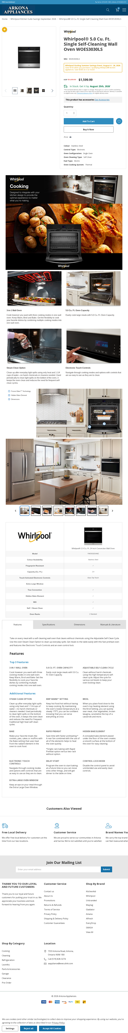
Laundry (6, 964)
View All (89, 932)
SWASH (89, 927)
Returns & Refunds (53, 905)
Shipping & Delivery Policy (84, 93)
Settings (10, 1028)
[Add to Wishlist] (119, 121)
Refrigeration (8, 960)
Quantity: (68, 106)
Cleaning (6, 955)
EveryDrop (91, 923)
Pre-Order (6, 982)
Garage (5, 973)
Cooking (6, 951)
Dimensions (79, 624)
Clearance (6, 978)
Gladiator (90, 909)
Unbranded (91, 900)
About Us (48, 896)
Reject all (28, 1028)
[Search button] (108, 10)
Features (18, 624)
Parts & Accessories (11, 969)
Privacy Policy (50, 914)
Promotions (49, 900)
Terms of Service (52, 909)
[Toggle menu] (124, 10)
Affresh (89, 918)
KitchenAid (91, 891)
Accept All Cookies (52, 1028)
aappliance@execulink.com (60, 963)
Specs (48, 624)
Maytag (89, 905)
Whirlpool (90, 896)
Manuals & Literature (110, 624)
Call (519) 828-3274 (57, 959)
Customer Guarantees (54, 923)
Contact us (49, 891)
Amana (89, 914)
